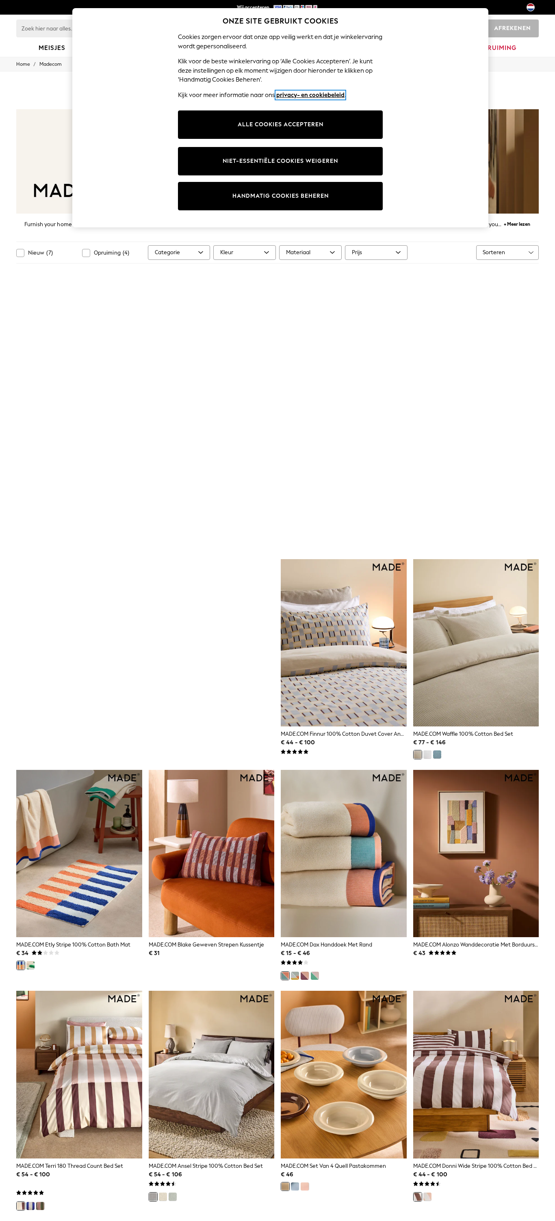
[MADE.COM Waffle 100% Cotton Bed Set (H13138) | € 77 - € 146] (476, 643)
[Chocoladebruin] (418, 1197)
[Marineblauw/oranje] (21, 965)
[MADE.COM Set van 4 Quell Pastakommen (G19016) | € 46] (344, 1074)
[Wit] (427, 754)
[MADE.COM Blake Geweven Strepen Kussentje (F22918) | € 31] (212, 854)
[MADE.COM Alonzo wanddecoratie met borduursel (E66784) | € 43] (476, 854)
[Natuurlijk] (21, 1206)
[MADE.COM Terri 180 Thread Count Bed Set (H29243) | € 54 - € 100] (79, 1074)
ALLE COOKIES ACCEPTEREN (280, 124)
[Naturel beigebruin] (418, 754)
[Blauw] (295, 1186)
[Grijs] (153, 1197)
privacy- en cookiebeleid (310, 95)
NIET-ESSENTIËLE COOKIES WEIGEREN (280, 161)
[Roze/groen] (30, 965)
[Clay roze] (427, 1197)
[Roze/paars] (305, 976)
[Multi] (30, 1206)
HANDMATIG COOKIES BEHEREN (280, 195)
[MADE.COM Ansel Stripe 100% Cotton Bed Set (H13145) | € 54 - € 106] (212, 1074)
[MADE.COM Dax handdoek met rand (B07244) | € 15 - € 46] (344, 854)
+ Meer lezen (517, 223)
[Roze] (40, 1206)
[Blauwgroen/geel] (295, 976)
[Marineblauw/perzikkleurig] (285, 976)
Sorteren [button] (494, 252)
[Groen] (173, 1197)
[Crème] (285, 1186)
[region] (280, 117)
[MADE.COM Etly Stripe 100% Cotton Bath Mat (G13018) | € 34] (79, 854)
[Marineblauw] (437, 754)
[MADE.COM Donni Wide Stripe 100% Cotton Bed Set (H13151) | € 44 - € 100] (476, 1074)
